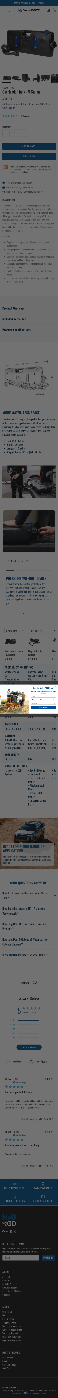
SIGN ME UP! (43, 707)
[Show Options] (54, 703)
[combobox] (43, 703)
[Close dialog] (56, 686)
